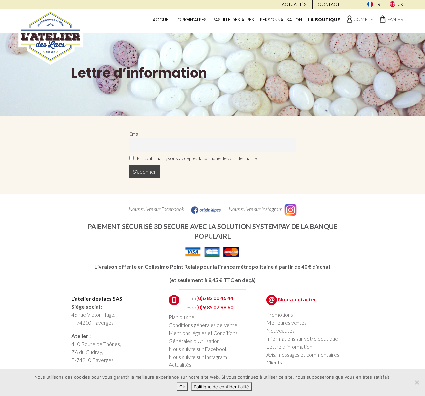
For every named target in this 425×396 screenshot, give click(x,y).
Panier (395, 19)
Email (134, 134)
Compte (363, 19)
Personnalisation (281, 19)
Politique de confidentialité (221, 386)
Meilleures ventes (286, 322)
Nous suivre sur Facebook (198, 349)
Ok (182, 386)
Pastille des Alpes (233, 19)
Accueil (162, 19)
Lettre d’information (289, 346)
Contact (329, 4)
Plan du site (181, 317)
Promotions (279, 314)
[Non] (416, 382)
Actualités (294, 4)
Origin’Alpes (192, 19)
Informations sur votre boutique (302, 338)
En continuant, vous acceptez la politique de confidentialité (196, 158)
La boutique (324, 19)
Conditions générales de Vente (203, 325)
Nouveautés (280, 330)
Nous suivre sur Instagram (198, 357)
